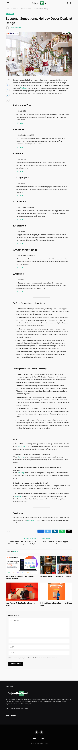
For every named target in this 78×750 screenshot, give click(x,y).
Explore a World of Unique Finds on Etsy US (55, 576)
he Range (21, 457)
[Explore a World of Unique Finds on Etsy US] (56, 565)
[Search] (70, 3)
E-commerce (9, 13)
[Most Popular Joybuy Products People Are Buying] (22, 592)
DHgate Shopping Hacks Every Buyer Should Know (56, 604)
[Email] (8, 100)
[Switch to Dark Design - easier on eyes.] (67, 3)
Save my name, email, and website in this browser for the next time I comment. (34, 658)
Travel (42, 738)
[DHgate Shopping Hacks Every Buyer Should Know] (56, 592)
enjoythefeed (16, 27)
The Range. (30, 520)
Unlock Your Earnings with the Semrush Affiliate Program (20, 578)
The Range (23, 88)
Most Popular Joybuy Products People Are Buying (21, 604)
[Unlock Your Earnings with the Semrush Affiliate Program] (22, 565)
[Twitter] (8, 90)
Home (35, 738)
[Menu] (8, 3)
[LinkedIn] (8, 95)
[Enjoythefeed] (39, 3)
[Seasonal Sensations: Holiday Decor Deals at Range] (39, 54)
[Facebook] (8, 85)
